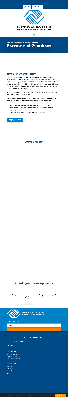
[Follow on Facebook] (8, 345)
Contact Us (10, 368)
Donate (38, 7)
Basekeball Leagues (12, 356)
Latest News (10, 371)
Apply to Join (15, 120)
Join (27, 7)
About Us (9, 366)
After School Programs (13, 354)
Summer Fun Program (13, 359)
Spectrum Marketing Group (51, 395)
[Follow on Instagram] (11, 345)
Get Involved (14, 379)
